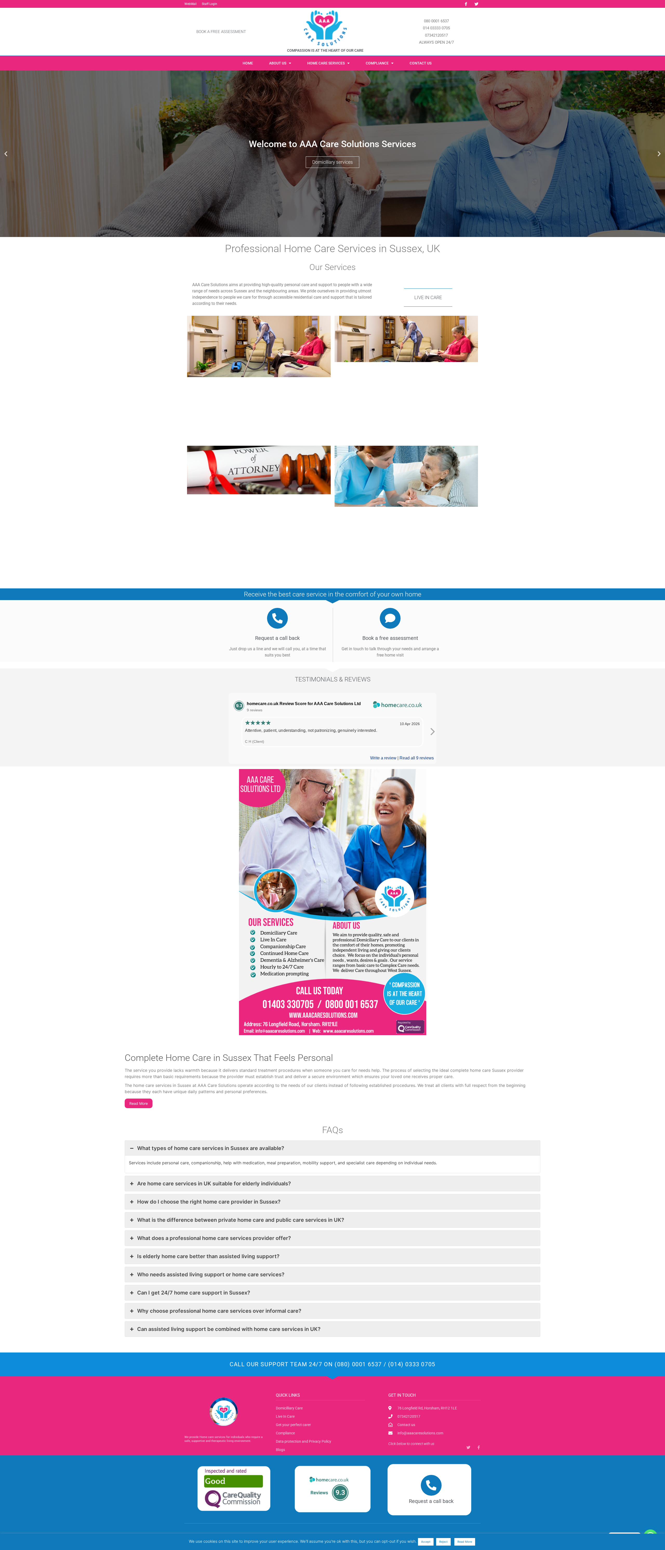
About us (277, 63)
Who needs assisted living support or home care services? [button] (210, 1274)
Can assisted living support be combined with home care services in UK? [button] (229, 1329)
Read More (138, 1103)
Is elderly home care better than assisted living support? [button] (208, 1256)
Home (248, 63)
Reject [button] (443, 1542)
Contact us (420, 63)
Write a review (383, 758)
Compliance (377, 63)
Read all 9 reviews (417, 758)
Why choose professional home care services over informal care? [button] (219, 1311)
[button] (6, 153)
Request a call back (431, 1501)
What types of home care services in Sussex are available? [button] (210, 1148)
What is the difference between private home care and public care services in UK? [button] (240, 1220)
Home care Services (326, 63)
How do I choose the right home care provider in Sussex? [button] (209, 1202)
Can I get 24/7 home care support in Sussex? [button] (193, 1293)
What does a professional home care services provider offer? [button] (214, 1238)
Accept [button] (425, 1542)
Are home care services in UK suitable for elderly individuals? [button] (214, 1183)
